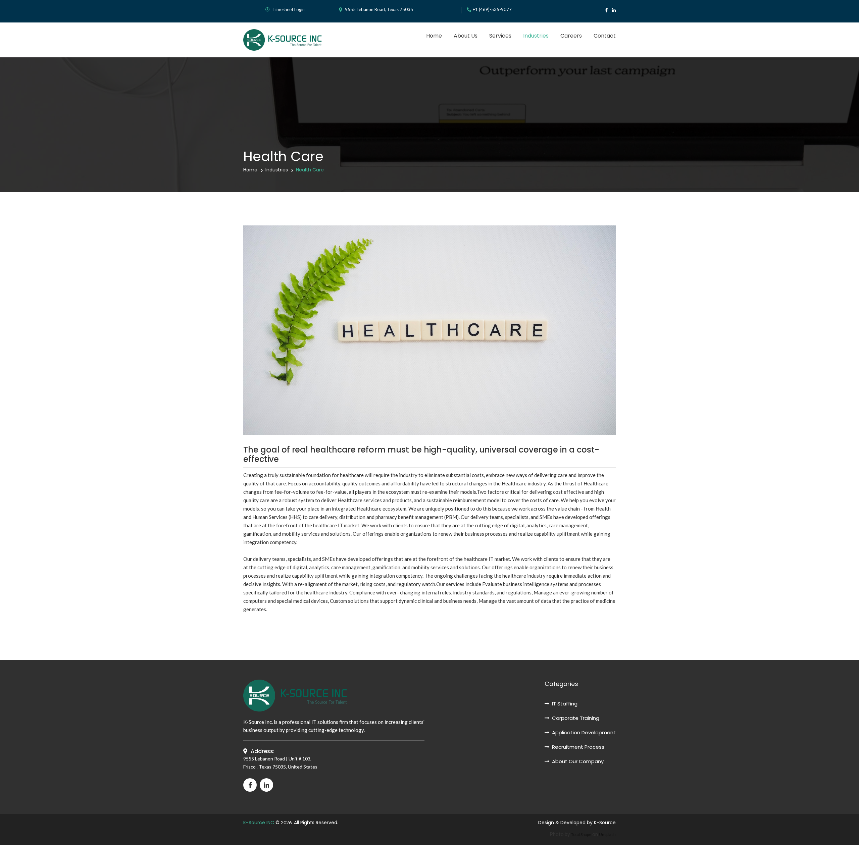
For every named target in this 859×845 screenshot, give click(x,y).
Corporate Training (575, 718)
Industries (536, 36)
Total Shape (581, 834)
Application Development (583, 732)
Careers (571, 36)
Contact (605, 36)
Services (500, 36)
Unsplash (607, 834)
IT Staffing (564, 703)
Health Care (310, 170)
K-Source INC (258, 823)
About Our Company (577, 761)
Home (434, 36)
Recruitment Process (577, 746)
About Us (465, 36)
